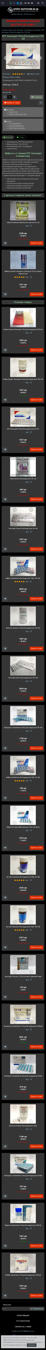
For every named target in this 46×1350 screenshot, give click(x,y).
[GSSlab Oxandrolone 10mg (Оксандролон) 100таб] (23, 1263)
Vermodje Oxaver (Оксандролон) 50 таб (23, 528)
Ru (29, 3)
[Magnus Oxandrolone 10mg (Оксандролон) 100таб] (23, 1213)
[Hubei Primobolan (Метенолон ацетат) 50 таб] (23, 210)
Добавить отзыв (33, 74)
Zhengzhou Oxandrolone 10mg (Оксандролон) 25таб (23, 1176)
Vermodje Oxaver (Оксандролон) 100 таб (23, 678)
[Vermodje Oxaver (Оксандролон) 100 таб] (23, 666)
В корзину (37, 97)
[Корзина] (38, 3)
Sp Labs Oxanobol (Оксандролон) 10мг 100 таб (23, 927)
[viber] (13, 3)
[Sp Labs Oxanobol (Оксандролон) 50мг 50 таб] (23, 865)
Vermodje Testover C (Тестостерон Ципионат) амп (23, 976)
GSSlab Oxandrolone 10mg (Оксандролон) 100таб (23, 1275)
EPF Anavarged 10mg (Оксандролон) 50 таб (23, 429)
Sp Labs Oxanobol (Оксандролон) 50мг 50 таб (23, 877)
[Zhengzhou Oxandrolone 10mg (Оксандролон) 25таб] (23, 1163)
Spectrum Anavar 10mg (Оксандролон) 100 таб (23, 628)
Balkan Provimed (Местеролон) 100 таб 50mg (23, 827)
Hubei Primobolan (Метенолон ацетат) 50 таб (23, 222)
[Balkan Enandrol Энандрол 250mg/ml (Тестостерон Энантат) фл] (23, 260)
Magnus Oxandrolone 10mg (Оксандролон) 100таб (23, 1225)
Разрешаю (31, 1345)
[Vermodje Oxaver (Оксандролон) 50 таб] (23, 516)
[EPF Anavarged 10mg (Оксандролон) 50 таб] (23, 417)
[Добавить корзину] (5, 243)
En (32, 3)
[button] (6, 58)
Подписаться (37, 1309)
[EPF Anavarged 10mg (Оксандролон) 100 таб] (23, 56)
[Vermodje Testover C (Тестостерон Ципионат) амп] (23, 964)
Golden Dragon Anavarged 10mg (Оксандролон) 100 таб (23, 379)
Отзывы (7, 74)
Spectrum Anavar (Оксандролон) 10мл (23, 1126)
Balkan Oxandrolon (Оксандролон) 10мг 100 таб (23, 578)
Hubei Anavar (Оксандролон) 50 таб (23, 479)
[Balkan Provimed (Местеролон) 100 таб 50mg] (23, 815)
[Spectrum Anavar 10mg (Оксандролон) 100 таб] (23, 616)
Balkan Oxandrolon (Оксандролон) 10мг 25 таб (23, 777)
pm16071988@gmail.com (25, 1331)
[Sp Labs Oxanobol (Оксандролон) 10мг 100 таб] (23, 915)
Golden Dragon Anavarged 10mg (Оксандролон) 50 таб (23, 329)
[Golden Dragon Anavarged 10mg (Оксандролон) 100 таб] (23, 367)
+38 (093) (29, 14)
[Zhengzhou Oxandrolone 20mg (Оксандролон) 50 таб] (23, 715)
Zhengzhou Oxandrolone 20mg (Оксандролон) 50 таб (23, 728)
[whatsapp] (10, 3)
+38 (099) (17, 14)
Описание (8, 137)
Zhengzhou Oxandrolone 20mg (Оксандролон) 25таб (23, 1076)
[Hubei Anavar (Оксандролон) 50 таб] (23, 467)
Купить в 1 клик (12, 103)
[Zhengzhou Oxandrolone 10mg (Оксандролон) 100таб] (23, 1014)
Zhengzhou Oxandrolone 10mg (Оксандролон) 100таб (23, 1026)
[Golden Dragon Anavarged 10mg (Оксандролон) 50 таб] (23, 317)
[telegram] (17, 3)
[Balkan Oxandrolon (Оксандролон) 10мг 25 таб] (23, 765)
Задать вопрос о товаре (12, 77)
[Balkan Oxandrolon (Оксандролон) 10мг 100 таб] (23, 566)
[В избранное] (41, 103)
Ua (25, 3)
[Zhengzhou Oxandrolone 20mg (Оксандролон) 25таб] (23, 1064)
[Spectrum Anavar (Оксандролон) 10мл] (23, 1114)
